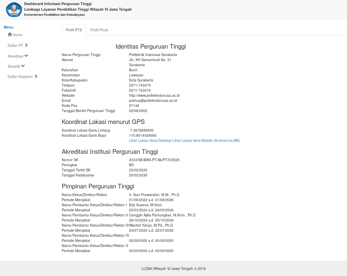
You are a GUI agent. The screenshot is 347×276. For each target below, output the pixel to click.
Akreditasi (16, 56)
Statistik (14, 66)
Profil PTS (74, 29)
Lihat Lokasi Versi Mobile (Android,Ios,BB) (206, 140)
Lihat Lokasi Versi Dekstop (150, 140)
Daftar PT (16, 45)
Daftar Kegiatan (21, 76)
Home (17, 34)
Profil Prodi (99, 29)
